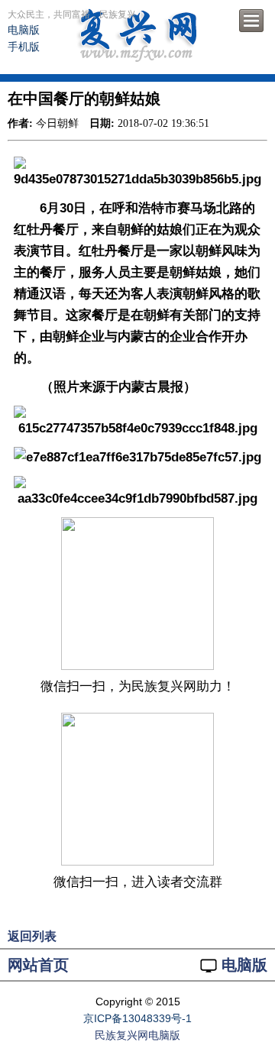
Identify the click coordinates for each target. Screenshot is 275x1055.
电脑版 (24, 30)
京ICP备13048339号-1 (137, 1018)
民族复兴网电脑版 (137, 1035)
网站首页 (38, 964)
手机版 (24, 46)
